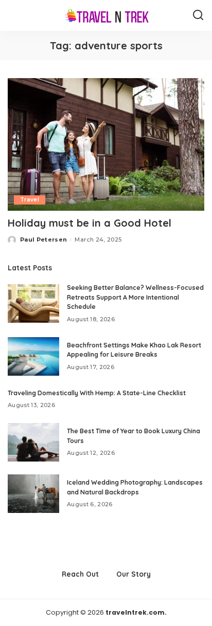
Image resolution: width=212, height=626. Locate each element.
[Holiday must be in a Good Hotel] (106, 144)
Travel (29, 199)
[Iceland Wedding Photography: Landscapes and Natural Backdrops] (33, 493)
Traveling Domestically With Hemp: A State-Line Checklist (97, 393)
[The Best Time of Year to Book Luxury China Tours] (33, 442)
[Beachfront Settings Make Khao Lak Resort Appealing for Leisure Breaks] (33, 356)
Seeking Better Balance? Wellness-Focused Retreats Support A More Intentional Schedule (135, 297)
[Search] (198, 15)
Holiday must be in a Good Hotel (89, 222)
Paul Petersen (43, 239)
